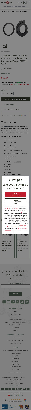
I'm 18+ (15, 194)
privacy (21, 225)
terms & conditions (16, 226)
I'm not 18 (15, 201)
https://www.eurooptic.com (11, 208)
